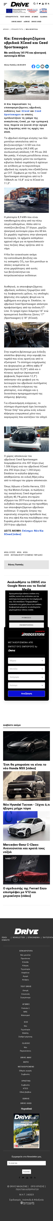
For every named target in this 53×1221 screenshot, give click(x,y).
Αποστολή (25, 994)
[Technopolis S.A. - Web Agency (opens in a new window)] (26, 1203)
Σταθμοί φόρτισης (25, 1037)
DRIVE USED (36, 22)
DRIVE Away (17, 22)
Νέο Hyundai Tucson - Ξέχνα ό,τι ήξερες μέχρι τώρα (26, 806)
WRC (25, 1012)
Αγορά (25, 976)
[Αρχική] (20, 4)
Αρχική (6, 29)
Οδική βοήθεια (25, 1092)
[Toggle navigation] (5, 4)
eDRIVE (27, 22)
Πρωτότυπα (25, 958)
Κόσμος (25, 966)
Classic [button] (26, 1043)
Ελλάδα (25, 962)
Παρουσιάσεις (25, 1051)
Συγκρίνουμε (25, 997)
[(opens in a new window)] (37, 3)
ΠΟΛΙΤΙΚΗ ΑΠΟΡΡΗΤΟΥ (27, 1189)
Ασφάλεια (25, 973)
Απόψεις (25, 980)
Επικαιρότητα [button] (26, 951)
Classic (43, 17)
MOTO (26, 1062)
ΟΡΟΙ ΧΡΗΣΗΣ (37, 1186)
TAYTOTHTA (48, 937)
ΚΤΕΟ (25, 1088)
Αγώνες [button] (26, 1004)
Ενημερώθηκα (26, 625)
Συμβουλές (25, 1074)
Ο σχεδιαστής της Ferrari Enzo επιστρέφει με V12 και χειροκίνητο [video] (25, 892)
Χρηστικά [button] (25, 1081)
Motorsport (25, 1015)
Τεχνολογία (25, 969)
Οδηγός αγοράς (25, 1071)
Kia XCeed (10, 552)
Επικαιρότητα (12, 17)
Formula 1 (25, 1008)
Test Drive (25, 17)
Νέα (25, 1026)
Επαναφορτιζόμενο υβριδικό (27, 555)
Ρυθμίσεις (26, 618)
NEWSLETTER (19, 937)
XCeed (25, 111)
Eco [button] (26, 1022)
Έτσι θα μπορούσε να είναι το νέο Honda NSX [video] (24, 766)
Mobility (25, 1033)
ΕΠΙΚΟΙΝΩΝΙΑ (34, 937)
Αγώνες (35, 17)
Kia (20, 552)
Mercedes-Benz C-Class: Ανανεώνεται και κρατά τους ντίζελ (24, 848)
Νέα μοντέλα (32, 29)
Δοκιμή (25, 990)
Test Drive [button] (26, 986)
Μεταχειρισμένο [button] (26, 1067)
